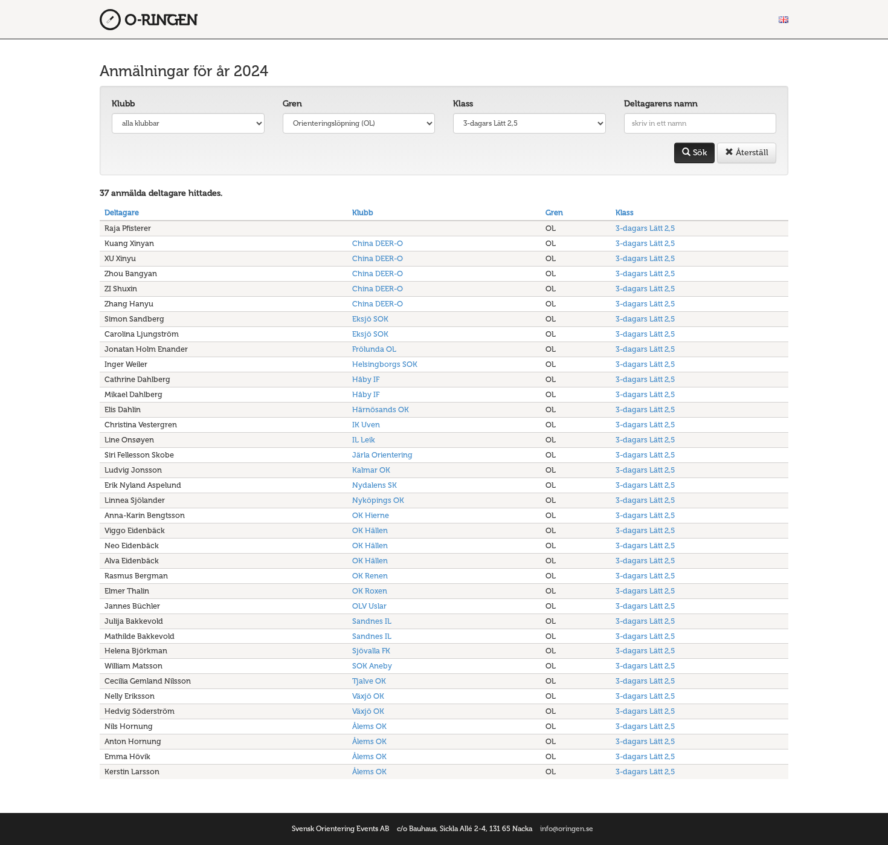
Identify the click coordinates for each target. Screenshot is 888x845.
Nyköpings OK (378, 500)
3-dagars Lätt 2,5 (645, 228)
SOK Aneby (372, 665)
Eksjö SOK (370, 318)
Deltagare (122, 212)
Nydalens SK (374, 485)
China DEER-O (377, 243)
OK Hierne (370, 515)
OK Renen (370, 575)
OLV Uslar (369, 605)
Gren (292, 104)
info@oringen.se (566, 828)
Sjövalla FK (371, 650)
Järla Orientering (382, 454)
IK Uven (366, 424)
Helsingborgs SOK (384, 364)
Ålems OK (369, 726)
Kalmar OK (371, 469)
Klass (463, 104)
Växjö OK (368, 696)
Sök (698, 152)
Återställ (750, 152)
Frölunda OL (374, 349)
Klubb (123, 104)
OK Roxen (369, 590)
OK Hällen (370, 530)
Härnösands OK (380, 409)
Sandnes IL (371, 621)
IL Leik (363, 439)
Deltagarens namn (661, 104)
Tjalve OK (369, 680)
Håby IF (365, 379)
